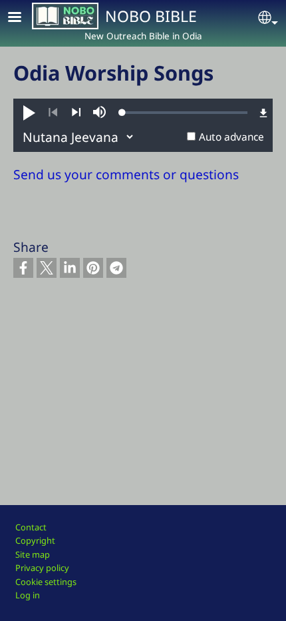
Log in (27, 595)
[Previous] (53, 113)
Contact (31, 527)
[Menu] (22, 18)
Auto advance (231, 137)
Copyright (35, 540)
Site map (32, 554)
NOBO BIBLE (151, 16)
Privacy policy (42, 568)
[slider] (184, 112)
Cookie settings (45, 582)
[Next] (76, 113)
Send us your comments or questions (126, 174)
